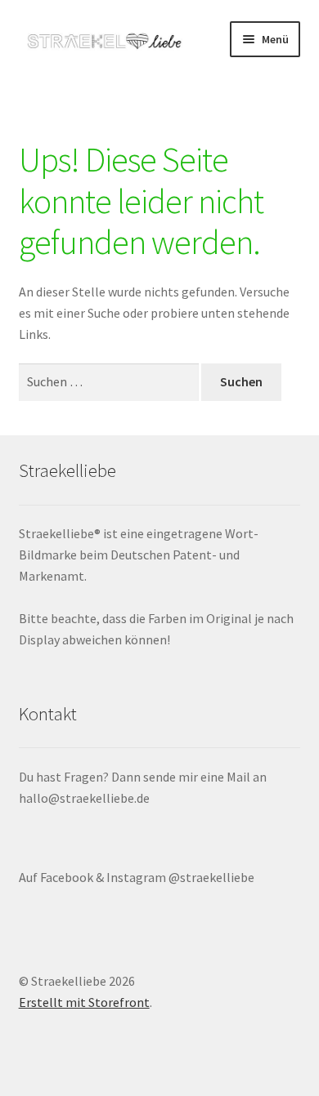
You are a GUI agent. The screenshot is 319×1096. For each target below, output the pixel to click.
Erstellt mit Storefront (84, 1002)
